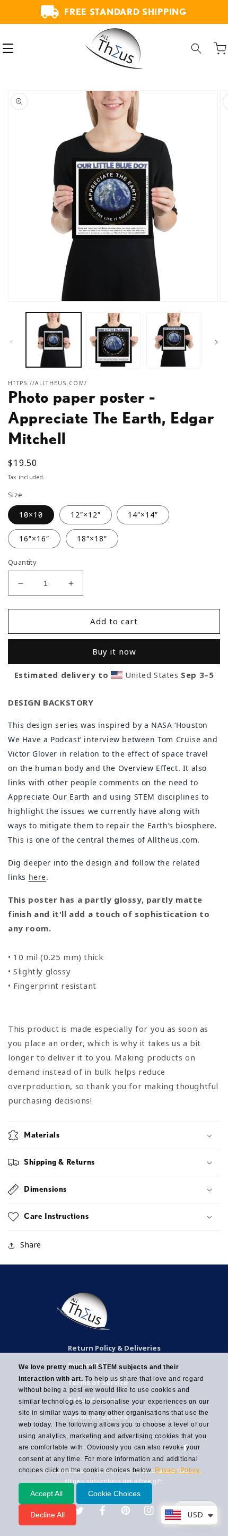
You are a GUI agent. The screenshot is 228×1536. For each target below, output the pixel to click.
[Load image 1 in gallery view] (53, 340)
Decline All (47, 1514)
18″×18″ (92, 538)
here (37, 877)
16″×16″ (34, 538)
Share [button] (30, 1245)
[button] (8, 48)
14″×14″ (143, 515)
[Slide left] (11, 342)
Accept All (46, 1493)
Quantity (22, 562)
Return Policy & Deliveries (114, 1348)
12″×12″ (86, 515)
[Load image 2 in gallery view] (114, 340)
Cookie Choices (114, 1493)
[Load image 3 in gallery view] (173, 340)
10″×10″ (31, 515)
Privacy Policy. (178, 1470)
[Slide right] (216, 342)
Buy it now (114, 652)
